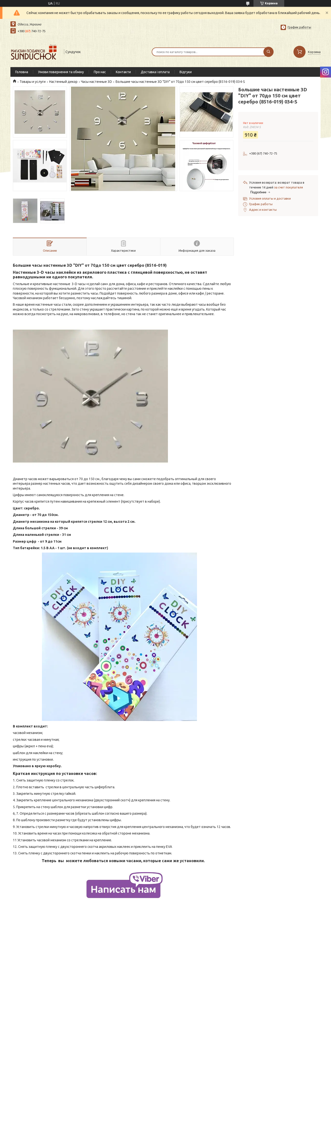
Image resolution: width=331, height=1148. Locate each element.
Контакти (123, 72)
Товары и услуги (33, 82)
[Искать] (268, 52)
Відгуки (186, 72)
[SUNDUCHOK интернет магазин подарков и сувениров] (35, 51)
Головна (21, 72)
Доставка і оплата (155, 72)
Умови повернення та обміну (61, 72)
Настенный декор (63, 82)
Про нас (100, 72)
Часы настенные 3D (96, 82)
